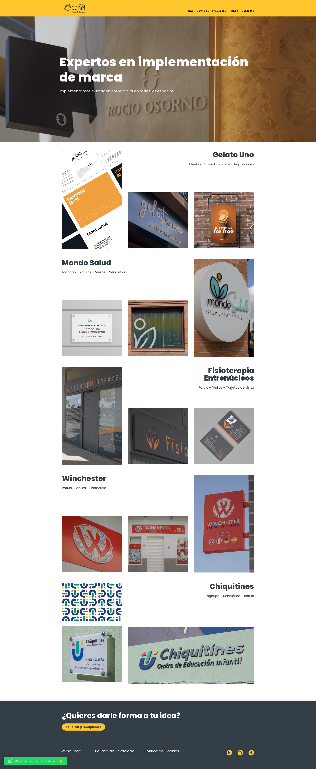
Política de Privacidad (115, 751)
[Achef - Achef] (80, 8)
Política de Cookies (161, 751)
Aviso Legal (72, 751)
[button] (35, 761)
